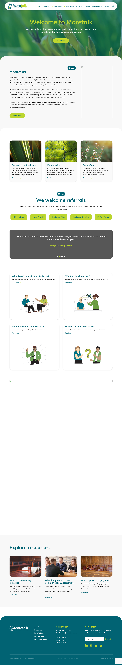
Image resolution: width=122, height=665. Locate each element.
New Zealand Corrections (81, 217)
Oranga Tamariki (38, 217)
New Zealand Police (58, 217)
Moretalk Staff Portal (107, 658)
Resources (79, 6)
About (88, 6)
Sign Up (108, 639)
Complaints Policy (73, 658)
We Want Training (103, 217)
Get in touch (61, 41)
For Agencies (58, 6)
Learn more (17, 115)
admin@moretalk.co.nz (68, 633)
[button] (57, 256)
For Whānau (70, 6)
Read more (15, 178)
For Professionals (44, 6)
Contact (106, 6)
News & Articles (97, 6)
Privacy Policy (62, 658)
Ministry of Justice (18, 217)
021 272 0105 (66, 630)
